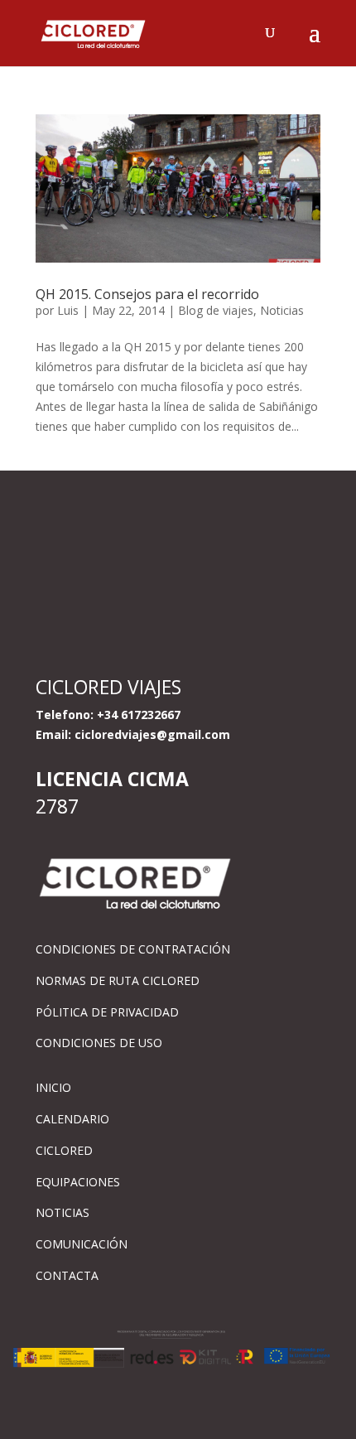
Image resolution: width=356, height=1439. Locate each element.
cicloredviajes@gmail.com (152, 734)
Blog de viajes (215, 310)
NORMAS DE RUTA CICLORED (118, 980)
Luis (68, 310)
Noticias (282, 310)
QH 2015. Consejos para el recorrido (147, 294)
